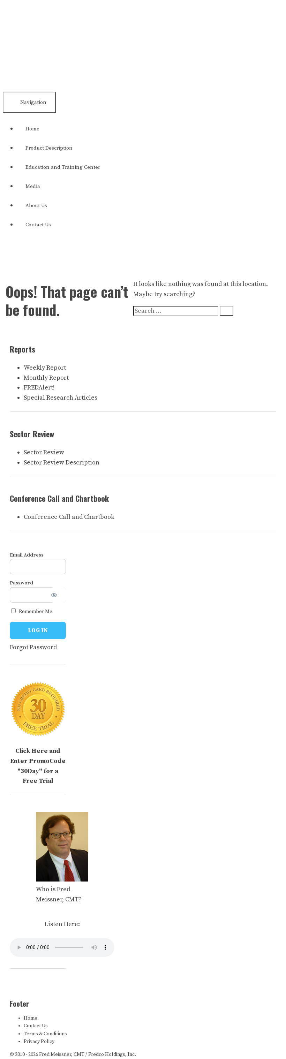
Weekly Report (45, 368)
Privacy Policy (39, 1041)
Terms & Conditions (45, 1034)
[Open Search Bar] (15, 250)
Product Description (49, 148)
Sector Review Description (61, 463)
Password (21, 583)
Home (32, 129)
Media (32, 186)
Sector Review (44, 452)
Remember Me (35, 611)
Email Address (27, 555)
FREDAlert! (39, 388)
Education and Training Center (62, 167)
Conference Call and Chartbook (69, 517)
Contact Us (38, 224)
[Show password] (58, 595)
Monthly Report (46, 378)
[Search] (226, 311)
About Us (36, 205)
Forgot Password (33, 647)
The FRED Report (52, 35)
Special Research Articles (60, 398)
